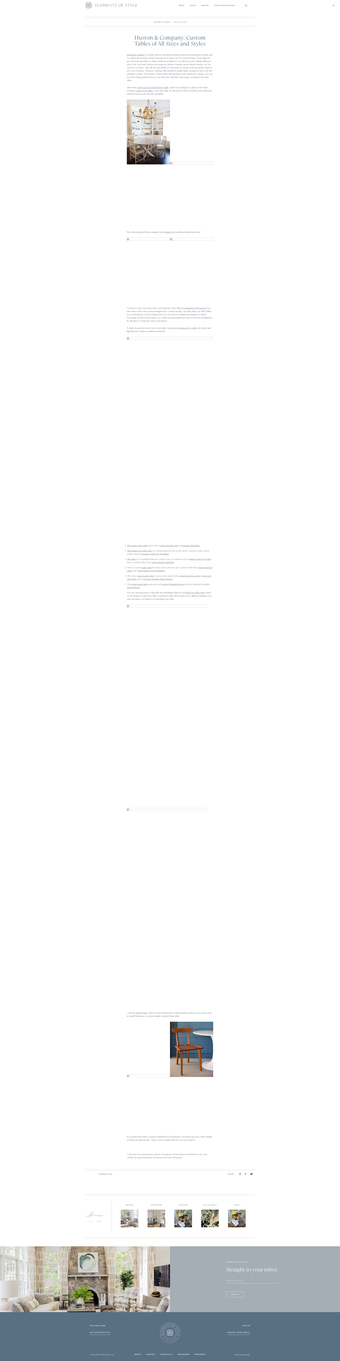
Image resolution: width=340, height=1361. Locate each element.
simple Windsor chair (169, 545)
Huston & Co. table (187, 328)
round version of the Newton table (152, 87)
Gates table (147, 567)
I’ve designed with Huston (194, 308)
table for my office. (145, 90)
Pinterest (200, 1354)
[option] (134, 1214)
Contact (150, 1354)
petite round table (139, 584)
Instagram (183, 1354)
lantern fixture (133, 587)
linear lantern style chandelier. (151, 570)
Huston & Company (136, 54)
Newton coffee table (195, 592)
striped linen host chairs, (189, 576)
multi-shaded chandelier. (163, 562)
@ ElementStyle (100, 1332)
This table (131, 559)
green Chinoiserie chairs (173, 584)
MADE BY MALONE (242, 1355)
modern (167, 232)
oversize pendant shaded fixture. (158, 579)
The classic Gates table (137, 545)
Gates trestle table (145, 576)
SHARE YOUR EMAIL (238, 1332)
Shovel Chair (141, 1012)
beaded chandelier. (191, 545)
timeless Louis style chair (200, 559)
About (137, 1354)
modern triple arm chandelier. (155, 554)
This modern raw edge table (139, 550)
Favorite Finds (162, 22)
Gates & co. (166, 1354)
